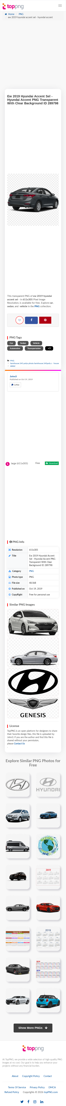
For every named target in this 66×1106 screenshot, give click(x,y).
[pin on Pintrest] (25, 776)
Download (53, 463)
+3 (49, 348)
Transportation (34, 348)
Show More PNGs (30, 1027)
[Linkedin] (41, 1101)
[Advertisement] (33, 56)
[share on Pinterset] (45, 320)
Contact (48, 1076)
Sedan (23, 343)
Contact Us (19, 744)
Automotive (15, 348)
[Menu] (60, 5)
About (15, 1076)
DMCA (52, 1087)
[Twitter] (22, 1101)
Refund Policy (11, 1092)
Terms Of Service (17, 1087)
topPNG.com (51, 1092)
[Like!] (20, 320)
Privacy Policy (37, 1087)
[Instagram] (34, 1101)
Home (11, 14)
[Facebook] (31, 320)
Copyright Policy (31, 1076)
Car (11, 343)
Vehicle (36, 343)
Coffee (16, 385)
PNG (20, 14)
